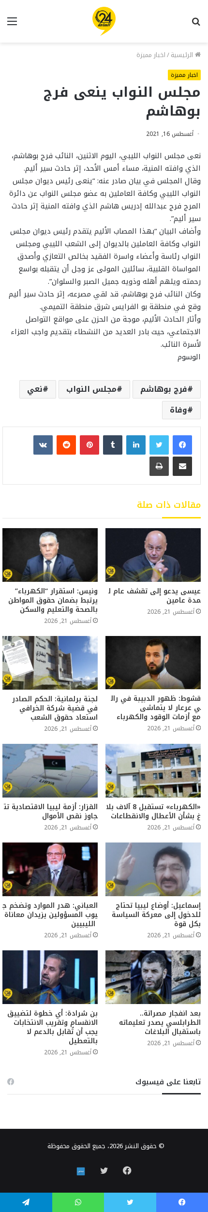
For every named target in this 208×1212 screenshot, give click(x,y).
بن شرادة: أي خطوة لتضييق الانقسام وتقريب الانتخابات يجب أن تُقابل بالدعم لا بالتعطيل (52, 1027)
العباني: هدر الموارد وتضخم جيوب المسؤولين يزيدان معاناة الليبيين (50, 915)
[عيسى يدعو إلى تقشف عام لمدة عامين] (153, 555)
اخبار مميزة (150, 55)
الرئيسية (183, 55)
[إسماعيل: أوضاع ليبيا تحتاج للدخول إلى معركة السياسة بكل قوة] (153, 869)
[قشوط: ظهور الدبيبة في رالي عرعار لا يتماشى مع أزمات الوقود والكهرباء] (153, 663)
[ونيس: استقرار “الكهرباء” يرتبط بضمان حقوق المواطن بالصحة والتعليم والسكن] (50, 555)
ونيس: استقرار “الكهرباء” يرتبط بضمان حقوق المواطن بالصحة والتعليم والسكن (53, 600)
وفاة (178, 409)
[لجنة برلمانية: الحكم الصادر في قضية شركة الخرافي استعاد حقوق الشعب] (50, 663)
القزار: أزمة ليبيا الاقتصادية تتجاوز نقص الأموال (51, 811)
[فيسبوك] (182, 445)
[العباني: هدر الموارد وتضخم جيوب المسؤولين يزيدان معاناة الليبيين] (50, 869)
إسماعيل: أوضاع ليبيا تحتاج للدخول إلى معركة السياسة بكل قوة (156, 915)
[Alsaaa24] (104, 21)
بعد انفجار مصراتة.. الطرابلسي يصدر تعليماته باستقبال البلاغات (160, 1022)
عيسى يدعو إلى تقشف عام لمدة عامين (154, 596)
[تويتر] (159, 445)
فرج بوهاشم (163, 389)
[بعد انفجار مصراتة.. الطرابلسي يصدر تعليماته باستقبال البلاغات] (153, 977)
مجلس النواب (91, 389)
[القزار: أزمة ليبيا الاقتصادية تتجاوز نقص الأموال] (50, 771)
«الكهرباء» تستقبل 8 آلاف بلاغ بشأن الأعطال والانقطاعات (153, 811)
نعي (35, 389)
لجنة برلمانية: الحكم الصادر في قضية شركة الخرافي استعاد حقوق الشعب (55, 708)
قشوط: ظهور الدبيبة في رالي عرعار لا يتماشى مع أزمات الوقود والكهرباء (156, 708)
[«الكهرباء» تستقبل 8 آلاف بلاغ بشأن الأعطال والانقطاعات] (153, 771)
